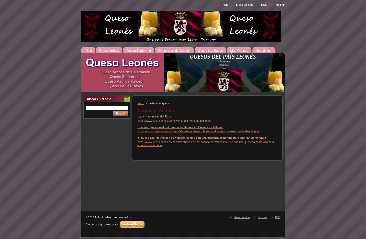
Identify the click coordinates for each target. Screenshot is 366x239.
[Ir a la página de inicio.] (183, 27)
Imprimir (280, 4)
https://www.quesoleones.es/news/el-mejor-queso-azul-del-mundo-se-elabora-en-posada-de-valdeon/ (198, 131)
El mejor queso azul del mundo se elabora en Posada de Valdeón (180, 127)
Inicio (225, 4)
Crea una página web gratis (102, 224)
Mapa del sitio (244, 4)
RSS (264, 4)
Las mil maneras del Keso (154, 116)
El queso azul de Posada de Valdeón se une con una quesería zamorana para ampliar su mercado (201, 137)
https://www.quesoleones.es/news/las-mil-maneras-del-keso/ (174, 120)
